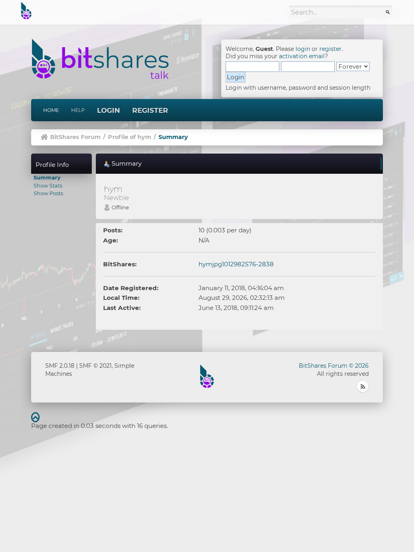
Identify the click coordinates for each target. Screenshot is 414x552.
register (330, 49)
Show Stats (48, 185)
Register (150, 110)
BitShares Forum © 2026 (334, 365)
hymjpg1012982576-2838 (236, 264)
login (303, 49)
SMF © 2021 (95, 365)
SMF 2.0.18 (59, 365)
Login (108, 110)
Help (78, 110)
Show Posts (48, 193)
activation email (302, 56)
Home (51, 110)
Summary (47, 177)
